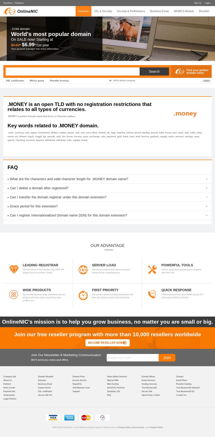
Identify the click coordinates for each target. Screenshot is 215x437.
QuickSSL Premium (116, 388)
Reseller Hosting (183, 384)
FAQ (109, 395)
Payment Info (9, 391)
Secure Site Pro (45, 395)
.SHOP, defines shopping (124, 79)
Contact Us (181, 395)
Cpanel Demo (44, 388)
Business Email (159, 11)
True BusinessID (149, 388)
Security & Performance (131, 11)
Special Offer (113, 380)
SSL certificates (15, 80)
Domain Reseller (45, 376)
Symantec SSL (113, 391)
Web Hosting (113, 384)
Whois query (37, 80)
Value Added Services (117, 376)
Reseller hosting (59, 80)
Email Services (148, 380)
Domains (83, 11)
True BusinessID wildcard (188, 388)
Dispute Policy (156, 427)
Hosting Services (149, 384)
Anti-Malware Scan (81, 388)
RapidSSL (77, 384)
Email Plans (181, 380)
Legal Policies (9, 399)
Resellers (7, 3)
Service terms (138, 427)
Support (76, 391)
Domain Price (79, 376)
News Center (9, 388)
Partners (7, 384)
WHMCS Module (184, 11)
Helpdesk (19, 3)
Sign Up (197, 3)
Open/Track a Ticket (151, 395)
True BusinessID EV (185, 391)
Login (207, 3)
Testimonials (9, 395)
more (206, 81)
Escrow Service (80, 380)
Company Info (9, 376)
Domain (179, 376)
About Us (7, 380)
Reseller (204, 11)
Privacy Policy (124, 427)
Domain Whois (148, 376)
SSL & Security (103, 11)
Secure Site (147, 391)
